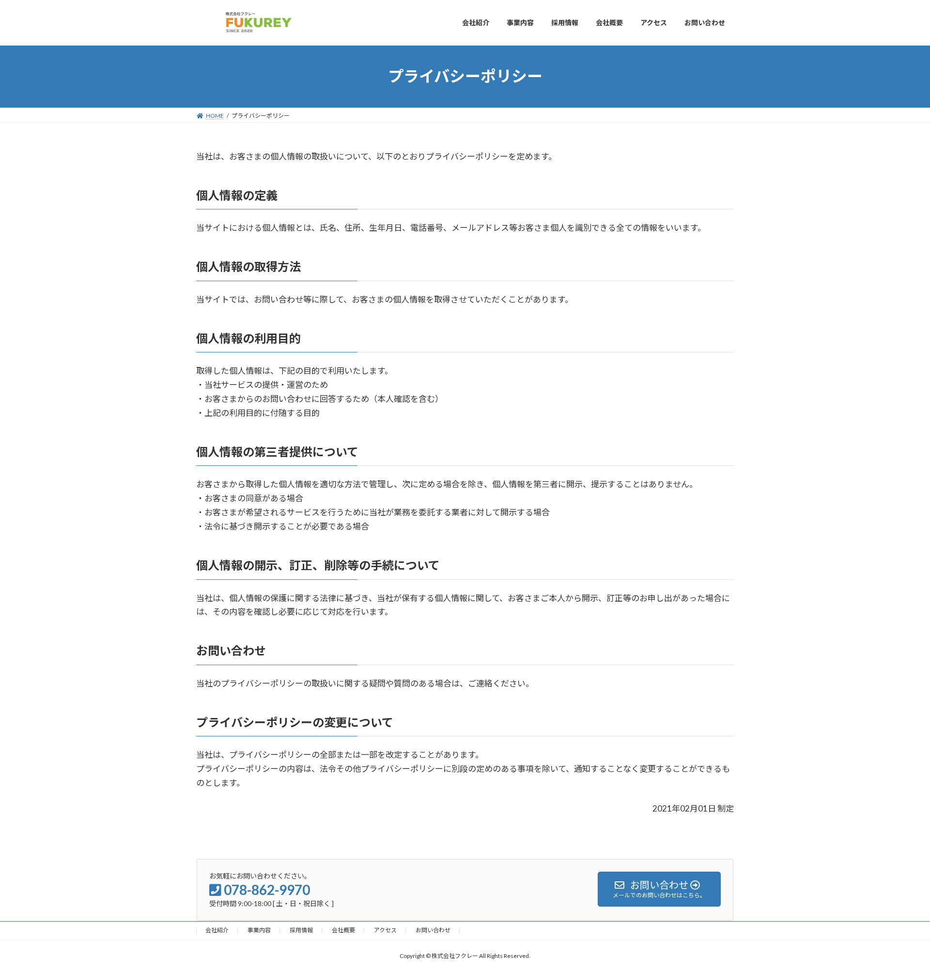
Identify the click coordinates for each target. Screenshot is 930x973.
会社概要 (343, 930)
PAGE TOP (900, 934)
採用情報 (301, 930)
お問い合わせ (433, 930)
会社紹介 (217, 930)
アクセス (385, 930)
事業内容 (259, 930)
